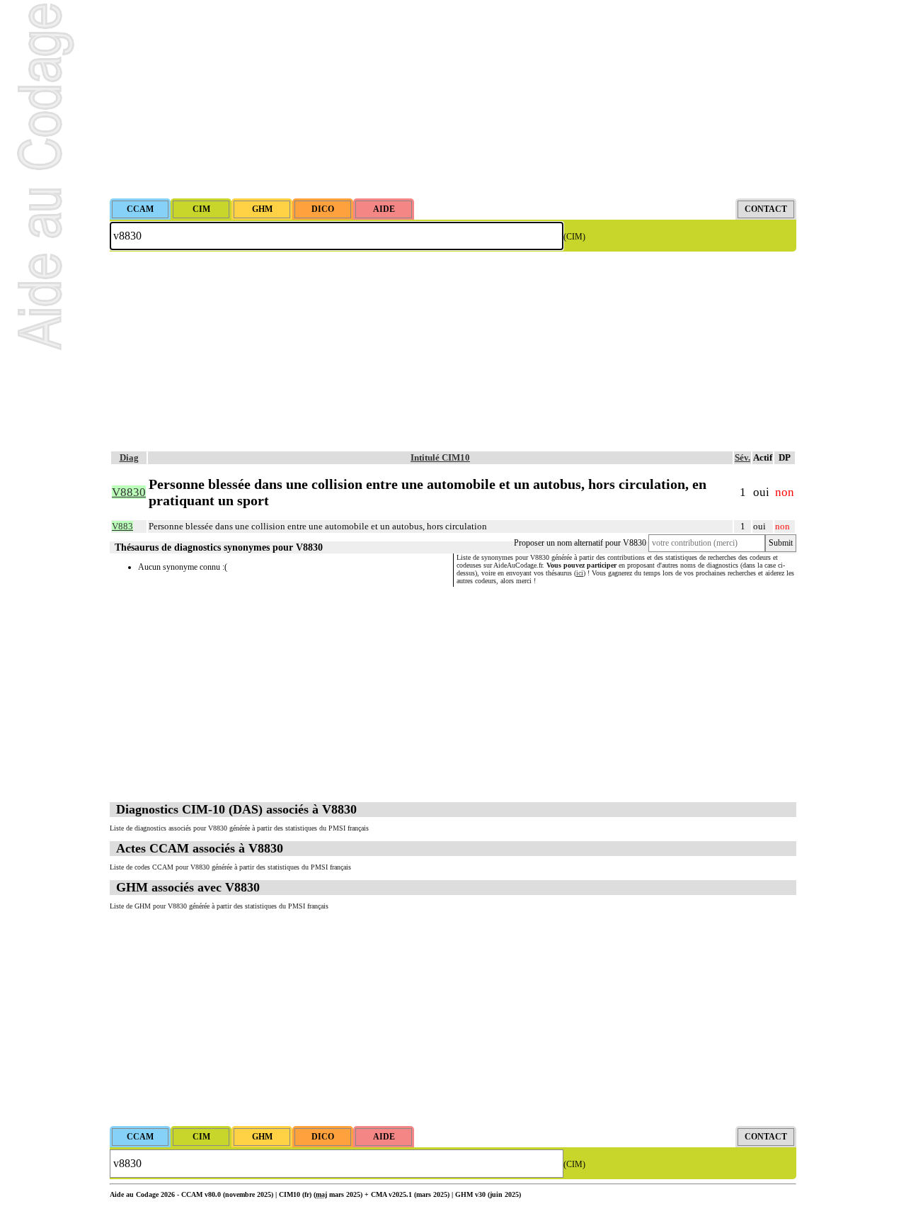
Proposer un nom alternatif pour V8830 (580, 543)
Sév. (742, 457)
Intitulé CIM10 (440, 457)
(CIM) (574, 237)
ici (579, 573)
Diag (129, 457)
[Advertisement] (453, 99)
